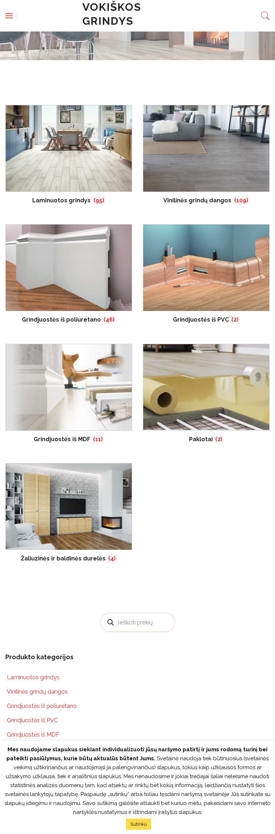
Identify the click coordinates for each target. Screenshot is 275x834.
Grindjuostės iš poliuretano (42, 706)
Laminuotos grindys (33, 677)
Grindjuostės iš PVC (32, 720)
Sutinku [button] (138, 824)
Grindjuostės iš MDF (33, 734)
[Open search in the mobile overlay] (137, 622)
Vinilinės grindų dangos (37, 691)
